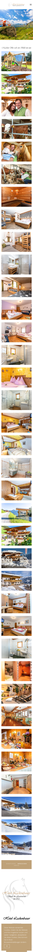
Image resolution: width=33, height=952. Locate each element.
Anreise (16, 865)
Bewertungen (11, 863)
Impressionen (22, 863)
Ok (7, 946)
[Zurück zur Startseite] (16, 4)
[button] (31, 4)
